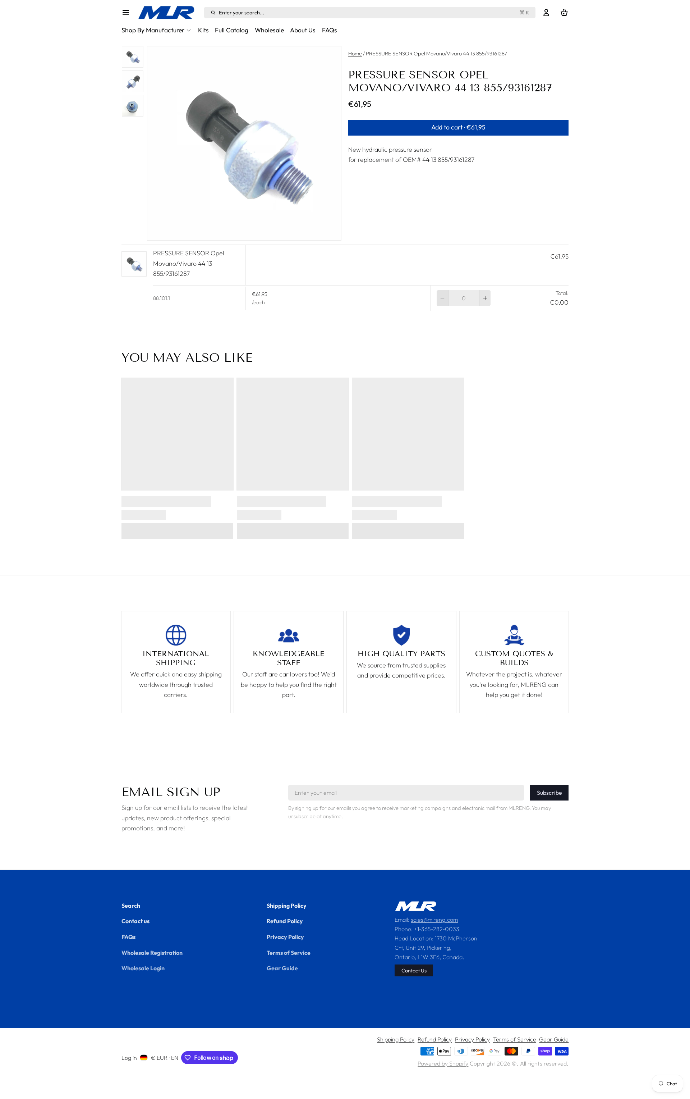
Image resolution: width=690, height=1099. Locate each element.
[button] (458, 128)
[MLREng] (169, 12)
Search (130, 905)
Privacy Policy (285, 936)
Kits (203, 30)
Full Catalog (231, 30)
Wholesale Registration (152, 952)
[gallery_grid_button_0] (238, 232)
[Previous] (226, 232)
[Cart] (564, 12)
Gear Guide (282, 968)
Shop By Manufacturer (152, 30)
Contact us (135, 921)
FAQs (329, 30)
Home (355, 53)
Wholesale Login (143, 968)
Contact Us (414, 970)
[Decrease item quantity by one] (442, 298)
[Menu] (128, 12)
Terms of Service (288, 952)
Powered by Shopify (443, 1063)
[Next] (262, 232)
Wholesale (269, 30)
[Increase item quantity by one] (485, 298)
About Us (303, 30)
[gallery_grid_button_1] (247, 232)
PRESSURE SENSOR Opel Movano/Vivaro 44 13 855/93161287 (188, 263)
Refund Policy (285, 921)
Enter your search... (374, 12)
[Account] (546, 12)
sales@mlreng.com (434, 919)
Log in (129, 1057)
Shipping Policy (287, 905)
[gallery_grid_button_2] (253, 232)
